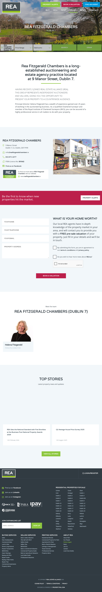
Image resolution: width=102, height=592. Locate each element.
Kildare (82, 513)
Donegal (70, 493)
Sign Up (36, 526)
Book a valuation (71, 4)
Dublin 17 (70, 508)
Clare (81, 490)
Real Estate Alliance (53, 579)
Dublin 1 (82, 493)
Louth (81, 518)
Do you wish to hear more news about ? (74, 257)
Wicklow (70, 529)
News (83, 10)
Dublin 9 (82, 501)
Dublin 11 (70, 503)
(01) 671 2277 (11, 157)
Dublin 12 (82, 503)
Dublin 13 (58, 506)
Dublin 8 (70, 501)
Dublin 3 (70, 495)
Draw (89, 48)
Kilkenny (58, 516)
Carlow (58, 490)
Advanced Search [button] (93, 46)
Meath (70, 521)
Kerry (69, 513)
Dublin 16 (58, 508)
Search (64, 48)
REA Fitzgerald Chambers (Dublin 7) (8, 47)
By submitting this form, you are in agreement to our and (75, 249)
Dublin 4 (82, 495)
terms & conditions (67, 250)
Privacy (64, 583)
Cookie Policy (39, 583)
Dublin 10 (58, 503)
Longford (70, 518)
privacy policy (84, 250)
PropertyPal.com (58, 587)
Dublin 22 (70, 511)
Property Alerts (50, 4)
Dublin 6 (70, 498)
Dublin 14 (70, 506)
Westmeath (83, 526)
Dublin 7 (58, 501)
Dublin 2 (58, 495)
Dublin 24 (82, 511)
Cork (57, 493)
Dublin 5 (58, 498)
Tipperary (58, 526)
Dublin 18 (82, 508)
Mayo (57, 521)
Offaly (57, 523)
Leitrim (82, 516)
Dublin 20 (58, 511)
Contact (94, 10)
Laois (69, 516)
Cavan (69, 490)
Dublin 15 (82, 506)
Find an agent (91, 4)
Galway (58, 513)
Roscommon (71, 523)
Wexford (58, 529)
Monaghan (83, 521)
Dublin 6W (83, 498)
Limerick (58, 518)
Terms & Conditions (53, 583)
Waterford (71, 526)
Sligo (81, 523)
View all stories (51, 454)
